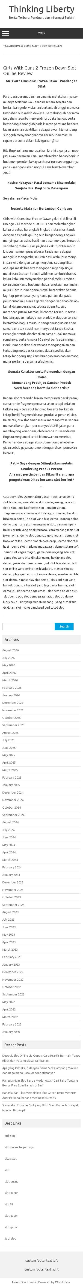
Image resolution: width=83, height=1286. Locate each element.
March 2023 (10, 949)
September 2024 (13, 814)
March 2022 (10, 1017)
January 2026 (11, 695)
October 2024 (11, 807)
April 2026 (9, 672)
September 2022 (13, 994)
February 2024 (11, 867)
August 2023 (10, 912)
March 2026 (10, 680)
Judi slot (10, 1238)
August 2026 (10, 650)
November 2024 (13, 799)
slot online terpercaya (19, 1147)
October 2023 (11, 897)
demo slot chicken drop (40, 541)
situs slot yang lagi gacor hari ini (45, 585)
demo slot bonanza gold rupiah (41, 535)
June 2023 (9, 927)
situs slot (11, 1158)
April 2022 (9, 1009)
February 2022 (11, 1024)
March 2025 (10, 770)
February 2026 (11, 687)
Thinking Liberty (41, 9)
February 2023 (11, 956)
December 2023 (12, 882)
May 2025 (8, 755)
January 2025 (11, 784)
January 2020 (11, 1031)
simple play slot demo (33, 579)
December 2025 (12, 702)
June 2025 (9, 747)
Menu (41, 32)
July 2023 (8, 919)
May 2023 (8, 934)
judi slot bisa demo (57, 563)
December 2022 (12, 972)
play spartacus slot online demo (34, 574)
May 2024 (8, 844)
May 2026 (8, 665)
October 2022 (11, 987)
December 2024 (12, 792)
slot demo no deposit (62, 590)
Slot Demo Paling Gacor (34, 496)
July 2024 (8, 829)
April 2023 (9, 942)
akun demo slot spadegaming (43, 502)
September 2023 (13, 904)
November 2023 (13, 889)
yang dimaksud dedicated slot (44, 607)
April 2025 (9, 762)
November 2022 (13, 979)
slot (7, 1170)
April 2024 (9, 852)
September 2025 (13, 725)
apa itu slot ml (56, 507)
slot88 (9, 1204)
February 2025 (11, 777)
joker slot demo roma (27, 563)
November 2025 (13, 710)
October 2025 (11, 717)
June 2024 (9, 837)
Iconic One (19, 1282)
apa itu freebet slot (31, 507)
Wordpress (62, 1282)
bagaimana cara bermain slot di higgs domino (34, 513)
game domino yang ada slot (55, 552)
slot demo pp (13, 596)
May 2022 (8, 1002)
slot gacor (11, 1192)
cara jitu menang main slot (37, 524)
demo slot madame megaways (32, 546)
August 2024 (10, 822)
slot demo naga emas (31, 590)
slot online (11, 1181)
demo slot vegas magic (19, 552)
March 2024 (10, 859)
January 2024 (11, 874)
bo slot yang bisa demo (42, 518)
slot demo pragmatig (38, 596)
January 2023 (11, 964)
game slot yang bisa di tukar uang (26, 557)
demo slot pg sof (66, 546)
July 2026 (8, 657)
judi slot (10, 1135)
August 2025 (10, 732)
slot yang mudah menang (36, 602)
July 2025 (8, 740)
